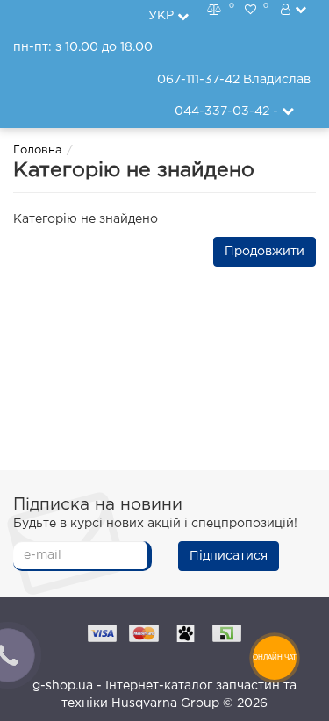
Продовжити (264, 251)
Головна (37, 150)
